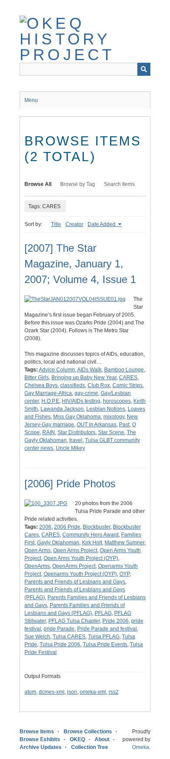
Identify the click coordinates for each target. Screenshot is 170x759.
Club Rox (99, 385)
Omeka (140, 747)
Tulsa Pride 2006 (60, 644)
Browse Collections (88, 732)
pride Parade (59, 629)
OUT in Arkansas (96, 425)
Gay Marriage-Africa (48, 393)
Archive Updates (40, 747)
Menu (31, 100)
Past (124, 425)
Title (56, 224)
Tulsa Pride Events (105, 644)
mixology (113, 417)
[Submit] (143, 69)
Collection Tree (89, 747)
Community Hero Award (90, 535)
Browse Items (37, 732)
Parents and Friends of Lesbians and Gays (74, 582)
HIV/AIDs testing (81, 401)
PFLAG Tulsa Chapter (74, 621)
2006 (45, 527)
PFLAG (103, 613)
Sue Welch (37, 637)
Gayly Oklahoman (58, 543)
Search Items (119, 184)
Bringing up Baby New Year (83, 377)
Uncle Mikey (70, 448)
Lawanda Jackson (62, 409)
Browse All (37, 184)
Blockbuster (96, 527)
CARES (128, 377)
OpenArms (37, 566)
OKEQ (77, 739)
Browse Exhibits (40, 739)
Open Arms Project (75, 550)
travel (75, 440)
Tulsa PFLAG (103, 637)
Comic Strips (127, 385)
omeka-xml (93, 692)
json (72, 692)
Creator (74, 224)
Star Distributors (76, 432)
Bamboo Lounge (124, 370)
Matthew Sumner (124, 543)
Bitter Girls (36, 377)
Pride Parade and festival (107, 629)
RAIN (48, 432)
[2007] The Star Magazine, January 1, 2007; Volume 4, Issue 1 (80, 263)
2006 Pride (67, 527)
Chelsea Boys (41, 385)
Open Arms (37, 550)
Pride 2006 (115, 621)
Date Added (102, 224)
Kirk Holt (92, 543)
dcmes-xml (52, 692)
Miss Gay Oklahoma (77, 417)
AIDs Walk (89, 370)
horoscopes (117, 401)
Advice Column (57, 370)
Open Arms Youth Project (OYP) (81, 558)
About (102, 739)
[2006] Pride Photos (70, 483)
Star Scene (111, 432)
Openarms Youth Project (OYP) (80, 574)
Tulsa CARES (69, 637)
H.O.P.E (50, 401)
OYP (124, 574)
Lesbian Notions (105, 409)
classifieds (72, 385)
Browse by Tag (77, 184)
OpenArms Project (73, 566)
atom (30, 692)
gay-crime (86, 393)
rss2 (114, 692)
